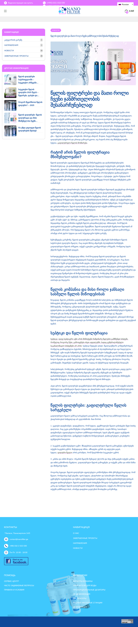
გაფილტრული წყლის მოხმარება (72, 143)
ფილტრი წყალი (65, 452)
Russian (125, 4)
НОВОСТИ (55, 30)
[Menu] (5, 11)
